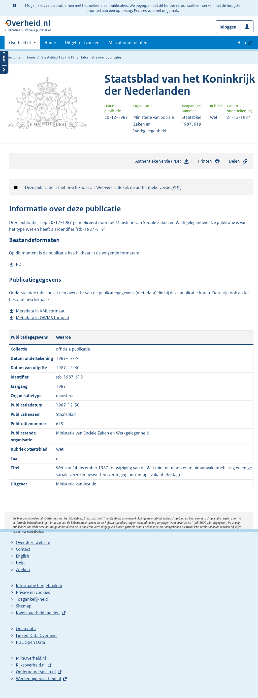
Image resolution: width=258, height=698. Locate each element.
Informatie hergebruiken (39, 585)
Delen (234, 161)
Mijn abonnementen (128, 42)
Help (20, 563)
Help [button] (241, 42)
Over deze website (33, 542)
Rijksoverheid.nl (31, 665)
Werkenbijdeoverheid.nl (38, 678)
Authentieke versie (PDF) (159, 162)
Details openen (4, 61)
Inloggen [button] (227, 27)
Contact (23, 549)
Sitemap (23, 606)
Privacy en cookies (33, 592)
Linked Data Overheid (36, 635)
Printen (205, 161)
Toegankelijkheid (32, 599)
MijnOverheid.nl (31, 658)
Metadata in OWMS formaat (42, 318)
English (22, 556)
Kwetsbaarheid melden (38, 613)
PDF (19, 264)
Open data (26, 628)
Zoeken (23, 569)
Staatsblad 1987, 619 (57, 57)
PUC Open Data (30, 642)
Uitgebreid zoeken (82, 42)
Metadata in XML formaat (40, 311)
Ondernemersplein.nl (36, 672)
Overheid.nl (20, 44)
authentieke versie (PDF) (158, 187)
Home (50, 42)
